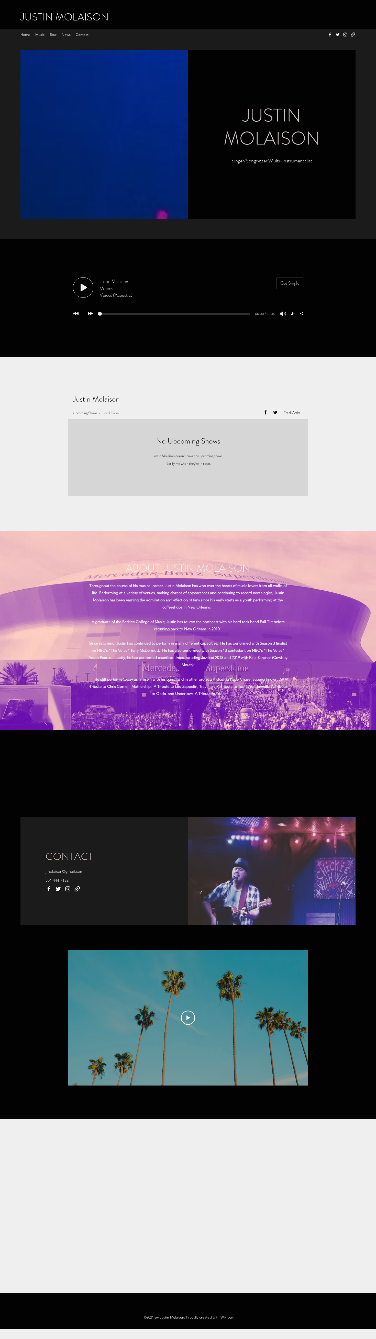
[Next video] (298, 1017)
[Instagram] (345, 34)
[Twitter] (337, 34)
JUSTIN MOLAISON (64, 17)
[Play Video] (188, 1018)
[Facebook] (330, 34)
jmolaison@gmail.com (64, 871)
